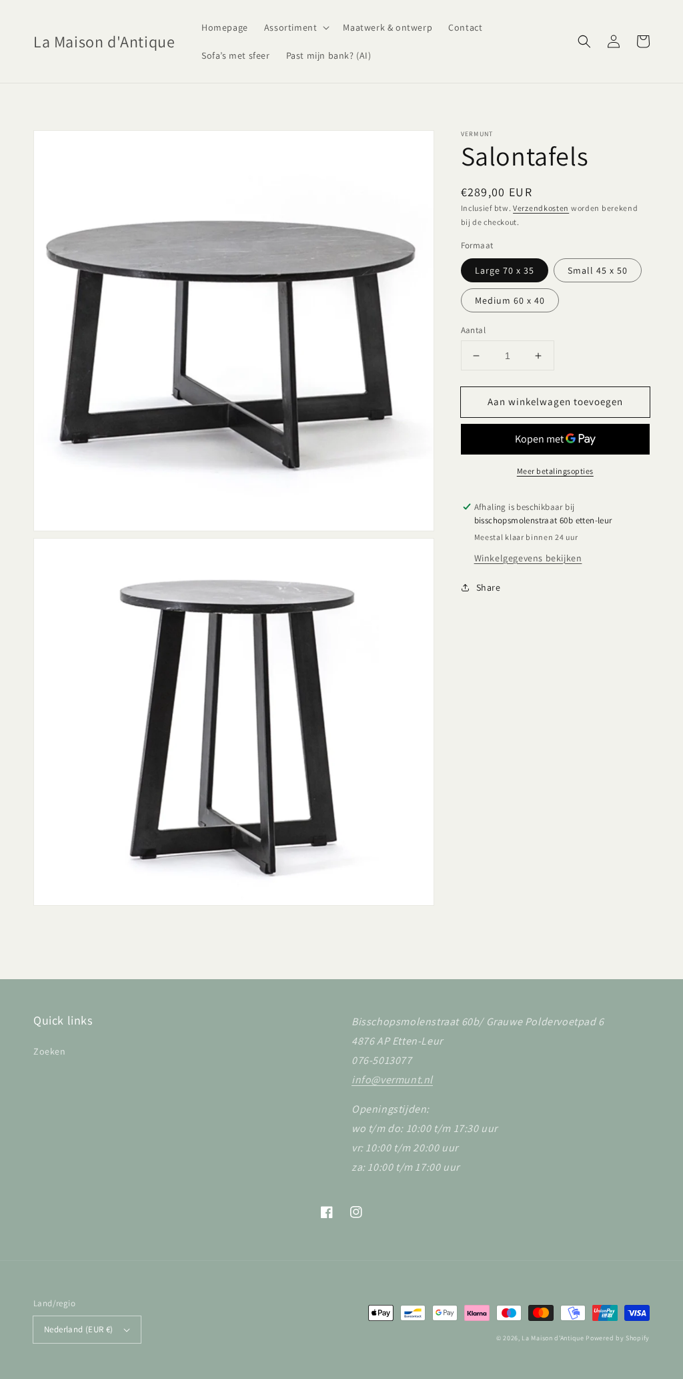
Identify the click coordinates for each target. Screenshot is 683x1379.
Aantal (473, 330)
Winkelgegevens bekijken (528, 558)
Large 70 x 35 (504, 270)
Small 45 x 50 (598, 270)
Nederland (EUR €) (78, 1329)
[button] (295, 27)
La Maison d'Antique (553, 1338)
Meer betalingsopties (555, 471)
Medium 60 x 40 (510, 300)
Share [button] (488, 587)
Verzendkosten (541, 208)
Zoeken (49, 1051)
